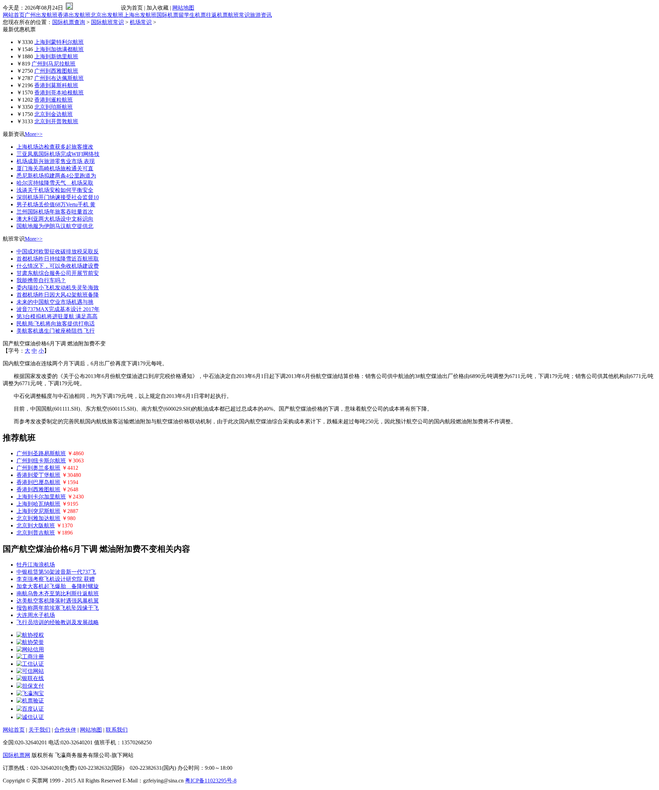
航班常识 (239, 15)
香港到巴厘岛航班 (38, 482)
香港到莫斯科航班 (56, 85)
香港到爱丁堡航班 (38, 475)
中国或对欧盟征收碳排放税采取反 (57, 251)
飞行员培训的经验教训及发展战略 (57, 622)
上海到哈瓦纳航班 (38, 504)
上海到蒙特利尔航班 (59, 42)
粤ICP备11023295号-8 (210, 780)
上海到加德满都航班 (59, 49)
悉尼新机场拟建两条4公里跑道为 (56, 176)
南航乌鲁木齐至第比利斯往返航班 (57, 593)
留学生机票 (192, 15)
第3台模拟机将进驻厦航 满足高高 (56, 316)
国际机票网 (16, 755)
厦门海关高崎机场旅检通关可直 (54, 168)
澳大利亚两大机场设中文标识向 (54, 219)
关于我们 (39, 730)
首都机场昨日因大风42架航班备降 (57, 295)
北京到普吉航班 (35, 533)
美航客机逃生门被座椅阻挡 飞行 (55, 331)
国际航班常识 (107, 22)
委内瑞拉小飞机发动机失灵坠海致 (57, 287)
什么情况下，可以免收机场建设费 (57, 266)
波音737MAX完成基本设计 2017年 (58, 309)
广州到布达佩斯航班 (59, 78)
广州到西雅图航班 (56, 71)
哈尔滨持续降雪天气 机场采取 (54, 183)
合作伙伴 (65, 730)
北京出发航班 (107, 15)
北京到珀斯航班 (53, 107)
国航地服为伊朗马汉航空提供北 (54, 226)
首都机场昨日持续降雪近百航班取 (57, 259)
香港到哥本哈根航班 (59, 92)
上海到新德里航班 (56, 56)
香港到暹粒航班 (53, 100)
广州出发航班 (41, 15)
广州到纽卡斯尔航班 (41, 460)
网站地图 (183, 8)
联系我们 (117, 730)
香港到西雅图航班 (38, 489)
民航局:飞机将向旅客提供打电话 (55, 324)
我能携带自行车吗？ (41, 280)
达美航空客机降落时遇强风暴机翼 (57, 601)
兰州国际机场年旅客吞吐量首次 (54, 212)
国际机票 (167, 15)
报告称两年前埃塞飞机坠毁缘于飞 (57, 608)
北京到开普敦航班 (56, 121)
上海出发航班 (140, 15)
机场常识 (141, 22)
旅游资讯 (261, 15)
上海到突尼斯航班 (38, 511)
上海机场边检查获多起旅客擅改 (54, 147)
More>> (34, 134)
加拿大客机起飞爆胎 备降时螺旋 (57, 586)
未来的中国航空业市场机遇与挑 (54, 302)
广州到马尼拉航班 (54, 64)
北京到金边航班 (53, 114)
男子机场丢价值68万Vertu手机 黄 (55, 204)
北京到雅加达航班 (38, 518)
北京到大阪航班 (35, 525)
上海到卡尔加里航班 (41, 497)
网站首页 (14, 15)
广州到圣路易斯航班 (41, 453)
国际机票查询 (68, 22)
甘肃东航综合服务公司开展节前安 (57, 273)
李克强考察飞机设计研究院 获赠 (55, 579)
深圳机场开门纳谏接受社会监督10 (57, 197)
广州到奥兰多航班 (38, 468)
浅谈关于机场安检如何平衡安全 (54, 190)
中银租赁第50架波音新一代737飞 (56, 572)
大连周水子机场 (35, 615)
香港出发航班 (74, 15)
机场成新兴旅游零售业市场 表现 (55, 161)
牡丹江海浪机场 (35, 565)
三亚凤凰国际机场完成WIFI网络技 (58, 154)
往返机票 (217, 15)
